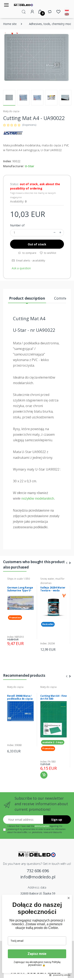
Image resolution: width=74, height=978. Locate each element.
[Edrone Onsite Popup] (37, 489)
